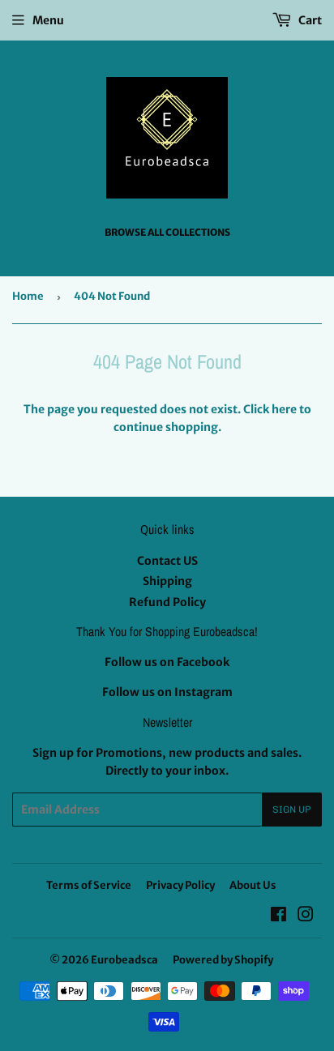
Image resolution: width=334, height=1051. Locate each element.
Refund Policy (167, 602)
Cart (309, 20)
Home (28, 296)
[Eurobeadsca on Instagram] (306, 916)
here (284, 409)
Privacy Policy (180, 885)
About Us (252, 885)
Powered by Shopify (223, 960)
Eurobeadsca (124, 960)
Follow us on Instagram (167, 692)
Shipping (167, 581)
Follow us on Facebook (167, 662)
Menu (48, 20)
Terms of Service (88, 885)
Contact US (167, 560)
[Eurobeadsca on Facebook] (278, 916)
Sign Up (291, 809)
